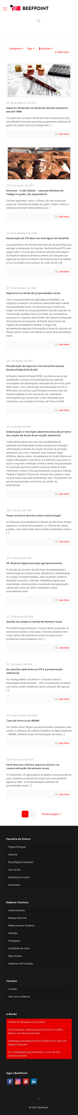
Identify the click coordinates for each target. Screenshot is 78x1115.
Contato (12, 989)
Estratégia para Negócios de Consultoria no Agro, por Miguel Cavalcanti (37, 1042)
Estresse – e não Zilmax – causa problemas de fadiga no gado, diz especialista (34, 192)
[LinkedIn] (34, 1082)
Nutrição (13, 933)
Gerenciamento (16, 910)
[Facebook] (10, 1082)
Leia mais (63, 134)
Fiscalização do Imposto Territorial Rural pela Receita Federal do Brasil (35, 367)
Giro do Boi (14, 869)
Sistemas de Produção (20, 963)
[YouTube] (26, 1082)
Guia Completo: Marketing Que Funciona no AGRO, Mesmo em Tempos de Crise (35, 1031)
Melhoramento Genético (21, 925)
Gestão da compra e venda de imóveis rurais (34, 621)
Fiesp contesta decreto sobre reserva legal (33, 515)
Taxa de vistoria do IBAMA (22, 720)
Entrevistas (14, 884)
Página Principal (17, 847)
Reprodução (15, 956)
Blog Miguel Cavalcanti (20, 862)
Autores (46, 48)
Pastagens (14, 940)
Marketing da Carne (19, 877)
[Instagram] (18, 1082)
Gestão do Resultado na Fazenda (26, 1022)
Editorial (12, 854)
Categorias (15, 48)
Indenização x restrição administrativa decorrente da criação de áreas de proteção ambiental (38, 433)
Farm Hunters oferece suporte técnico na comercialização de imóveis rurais (32, 766)
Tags (29, 48)
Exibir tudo (63, 52)
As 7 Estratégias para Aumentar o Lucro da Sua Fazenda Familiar (34, 1054)
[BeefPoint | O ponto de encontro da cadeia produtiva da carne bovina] (29, 7)
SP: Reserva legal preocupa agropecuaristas (34, 563)
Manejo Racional (17, 918)
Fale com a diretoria (19, 996)
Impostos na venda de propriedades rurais (33, 293)
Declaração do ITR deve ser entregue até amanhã (37, 238)
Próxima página (50, 814)
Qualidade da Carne (19, 948)
